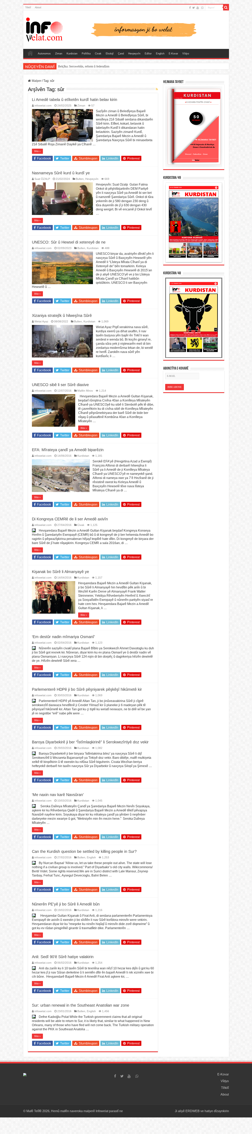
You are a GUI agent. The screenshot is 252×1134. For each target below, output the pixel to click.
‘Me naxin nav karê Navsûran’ (58, 794)
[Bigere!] (226, 7)
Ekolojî (110, 53)
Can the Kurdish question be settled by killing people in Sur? (84, 851)
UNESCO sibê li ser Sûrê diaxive (60, 385)
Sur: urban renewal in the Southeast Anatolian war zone (80, 1005)
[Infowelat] (126, 29)
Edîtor (148, 53)
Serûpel (30, 53)
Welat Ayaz (41, 321)
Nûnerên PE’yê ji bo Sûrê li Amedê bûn (66, 904)
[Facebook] (190, 7)
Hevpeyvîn (134, 53)
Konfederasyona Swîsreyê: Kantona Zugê (84, 66)
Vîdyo (185, 53)
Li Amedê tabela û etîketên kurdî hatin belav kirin (74, 99)
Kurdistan (72, 53)
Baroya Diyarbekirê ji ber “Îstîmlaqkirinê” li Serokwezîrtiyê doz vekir (90, 742)
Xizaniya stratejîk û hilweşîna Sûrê (62, 315)
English (160, 53)
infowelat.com (43, 105)
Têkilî (28, 7)
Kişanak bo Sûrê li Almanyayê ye (60, 571)
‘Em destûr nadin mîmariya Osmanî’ (63, 637)
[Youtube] (197, 7)
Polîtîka (86, 53)
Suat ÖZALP (42, 178)
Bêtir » (37, 151)
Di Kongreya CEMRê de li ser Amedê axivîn (70, 519)
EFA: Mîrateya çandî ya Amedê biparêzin (68, 450)
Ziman (58, 53)
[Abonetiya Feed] (157, 89)
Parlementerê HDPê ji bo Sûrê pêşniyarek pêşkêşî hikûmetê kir (87, 689)
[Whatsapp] (202, 7)
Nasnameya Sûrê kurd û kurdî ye (61, 173)
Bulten (80, 178)
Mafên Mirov (85, 390)
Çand (121, 53)
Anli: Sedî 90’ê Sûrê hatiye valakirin (63, 957)
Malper (36, 80)
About (38, 7)
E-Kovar (173, 53)
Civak (98, 53)
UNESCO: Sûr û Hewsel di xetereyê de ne (69, 242)
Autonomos (44, 53)
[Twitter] (193, 7)
